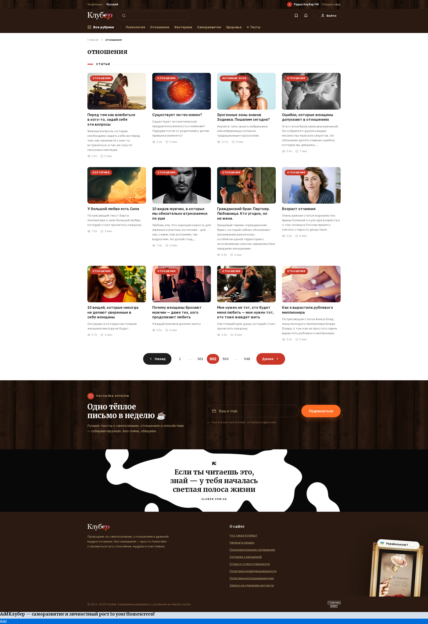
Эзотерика (183, 27)
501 (200, 359)
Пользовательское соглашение (252, 549)
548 (247, 359)
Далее (268, 359)
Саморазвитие (209, 27)
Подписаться (321, 411)
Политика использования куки (252, 578)
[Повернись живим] (334, 604)
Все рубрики (103, 27)
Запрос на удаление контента (252, 585)
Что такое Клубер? (243, 535)
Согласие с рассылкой (246, 557)
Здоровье (234, 27)
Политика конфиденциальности (253, 571)
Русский (112, 4)
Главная (93, 39)
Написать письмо (242, 542)
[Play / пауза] (289, 4)
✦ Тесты (253, 27)
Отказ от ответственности (250, 564)
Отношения (159, 27)
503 (225, 359)
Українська (94, 4)
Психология (135, 27)
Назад (160, 359)
